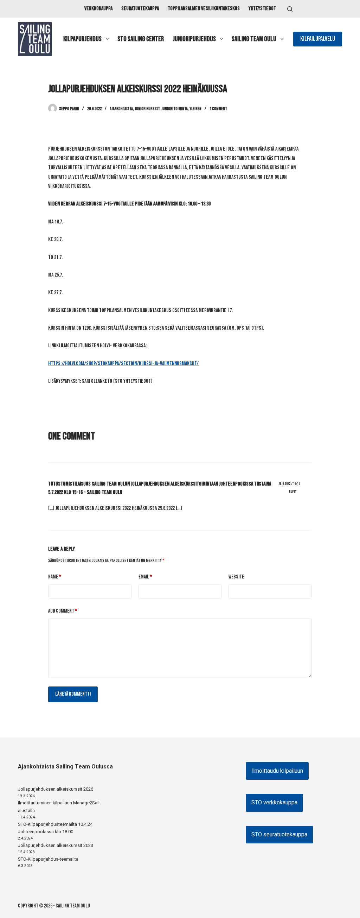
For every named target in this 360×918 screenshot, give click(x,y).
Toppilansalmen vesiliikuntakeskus (204, 8)
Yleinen (195, 109)
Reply (293, 491)
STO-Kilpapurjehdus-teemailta (48, 859)
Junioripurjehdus (194, 39)
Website (236, 577)
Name (54, 577)
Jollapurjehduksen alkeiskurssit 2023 (55, 845)
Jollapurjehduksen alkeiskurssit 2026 (55, 789)
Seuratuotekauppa (140, 8)
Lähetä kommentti (73, 694)
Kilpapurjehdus (82, 39)
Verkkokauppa (98, 8)
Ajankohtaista (121, 109)
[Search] (289, 9)
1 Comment (218, 109)
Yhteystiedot (262, 8)
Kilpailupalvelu (317, 39)
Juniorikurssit (147, 109)
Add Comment (62, 611)
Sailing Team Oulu (254, 39)
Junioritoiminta (174, 109)
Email (145, 577)
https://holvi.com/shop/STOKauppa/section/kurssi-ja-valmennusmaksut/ (123, 363)
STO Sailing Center (140, 39)
